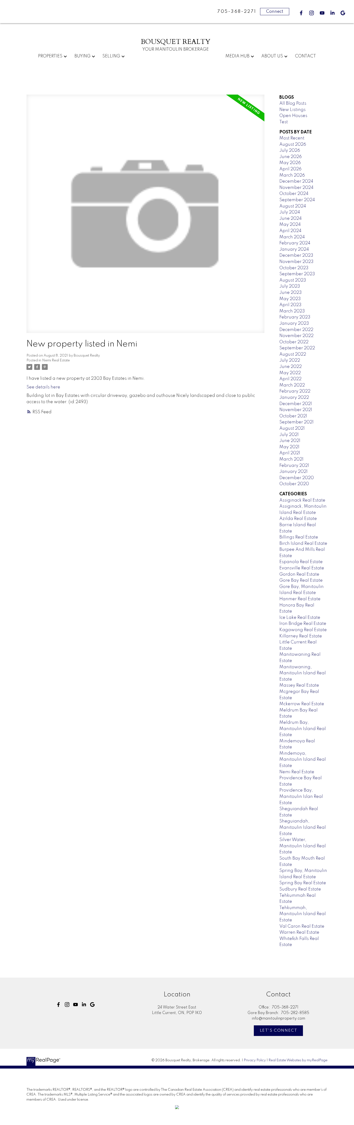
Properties (50, 56)
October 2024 (293, 194)
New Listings (292, 110)
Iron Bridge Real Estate (302, 623)
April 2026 (290, 169)
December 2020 (296, 478)
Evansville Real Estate (301, 568)
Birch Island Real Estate (303, 543)
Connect (274, 11)
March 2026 (292, 175)
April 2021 (289, 453)
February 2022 (294, 391)
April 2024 (290, 231)
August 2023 (292, 280)
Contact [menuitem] (305, 56)
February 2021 (294, 465)
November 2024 (296, 188)
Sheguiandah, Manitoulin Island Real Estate (302, 827)
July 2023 (289, 286)
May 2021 (289, 447)
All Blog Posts (292, 103)
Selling (111, 56)
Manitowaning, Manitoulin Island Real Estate (302, 673)
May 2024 (290, 224)
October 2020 (294, 484)
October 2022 (293, 342)
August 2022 (292, 354)
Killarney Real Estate (300, 636)
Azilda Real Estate (298, 519)
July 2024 (289, 212)
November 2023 (296, 262)
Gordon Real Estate (299, 574)
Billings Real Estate (298, 537)
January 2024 (294, 249)
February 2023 (294, 317)
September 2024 (297, 200)
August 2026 (292, 144)
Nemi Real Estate (56, 360)
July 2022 (289, 360)
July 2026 (289, 150)
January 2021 (293, 471)
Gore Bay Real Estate (301, 580)
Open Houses (293, 116)
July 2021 (289, 435)
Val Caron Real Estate (301, 926)
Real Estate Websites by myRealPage (298, 1060)
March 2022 (292, 385)
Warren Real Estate (299, 932)
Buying (82, 56)
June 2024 (290, 218)
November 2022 (296, 336)
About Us (272, 56)
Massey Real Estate (299, 685)
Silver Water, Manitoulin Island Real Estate (302, 846)
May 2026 (290, 163)
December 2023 (296, 255)
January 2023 (294, 323)
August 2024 (292, 206)
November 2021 (295, 410)
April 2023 (290, 305)
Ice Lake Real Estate (299, 617)
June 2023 (290, 292)
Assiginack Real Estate (302, 500)
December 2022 (296, 330)
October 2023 (293, 268)
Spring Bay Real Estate (302, 883)
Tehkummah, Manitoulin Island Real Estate (302, 914)
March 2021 (291, 459)
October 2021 (293, 416)
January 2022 (294, 397)
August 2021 (292, 428)
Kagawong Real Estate (303, 630)
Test (283, 122)
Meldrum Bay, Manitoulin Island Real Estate (302, 728)
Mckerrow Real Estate (301, 704)
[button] (301, 13)
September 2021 (296, 422)
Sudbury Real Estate (300, 889)
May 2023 (290, 299)
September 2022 (297, 348)
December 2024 (296, 181)
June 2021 (289, 441)
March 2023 (292, 311)
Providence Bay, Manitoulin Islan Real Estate (301, 796)
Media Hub (237, 56)
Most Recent (291, 138)
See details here (43, 387)
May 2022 (290, 373)
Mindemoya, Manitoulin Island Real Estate (302, 759)
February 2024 (294, 243)
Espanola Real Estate (301, 562)
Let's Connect (278, 1030)
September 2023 (297, 274)
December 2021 (295, 404)
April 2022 (290, 379)
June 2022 (290, 367)
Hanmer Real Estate (300, 599)
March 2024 (292, 237)
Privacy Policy (255, 1060)
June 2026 (290, 157)
